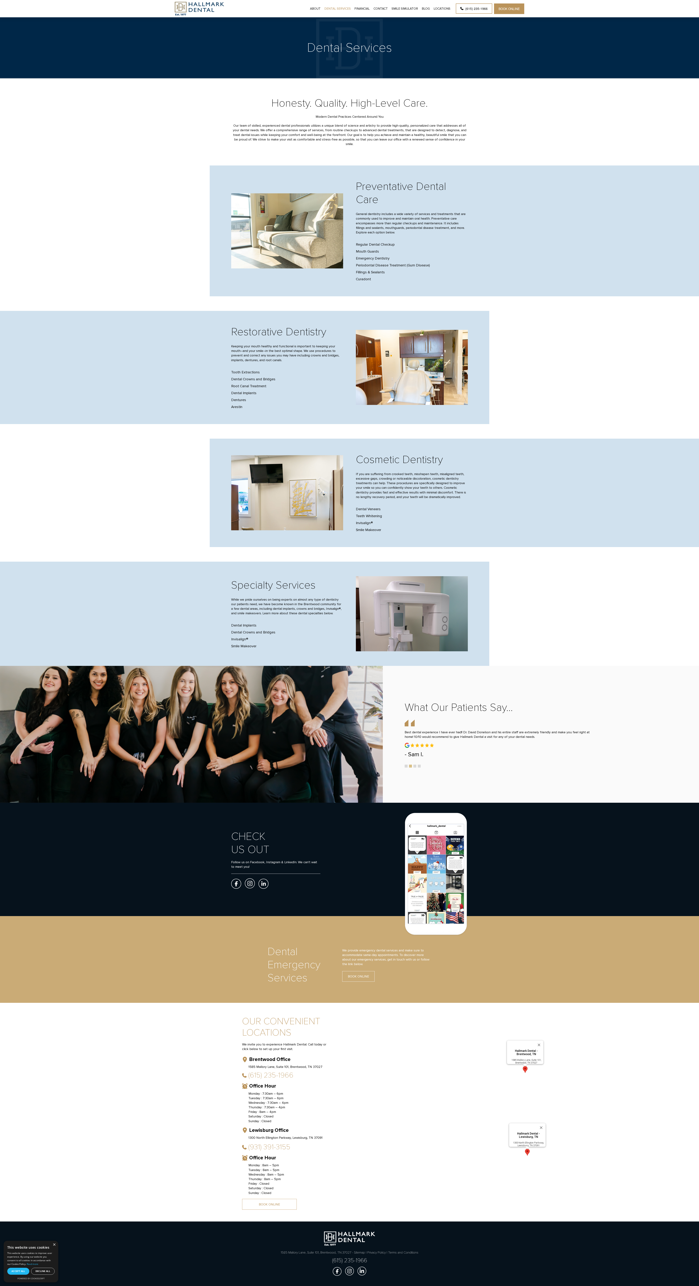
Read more (32, 1264)
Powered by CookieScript (31, 1278)
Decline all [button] (42, 1271)
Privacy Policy (376, 1252)
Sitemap (359, 1252)
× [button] (54, 1244)
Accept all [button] (18, 1271)
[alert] (31, 1261)
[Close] (539, 1045)
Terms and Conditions (403, 1252)
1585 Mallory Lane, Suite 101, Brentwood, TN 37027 (526, 1061)
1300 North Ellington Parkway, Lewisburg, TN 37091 (528, 1144)
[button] (525, 1069)
